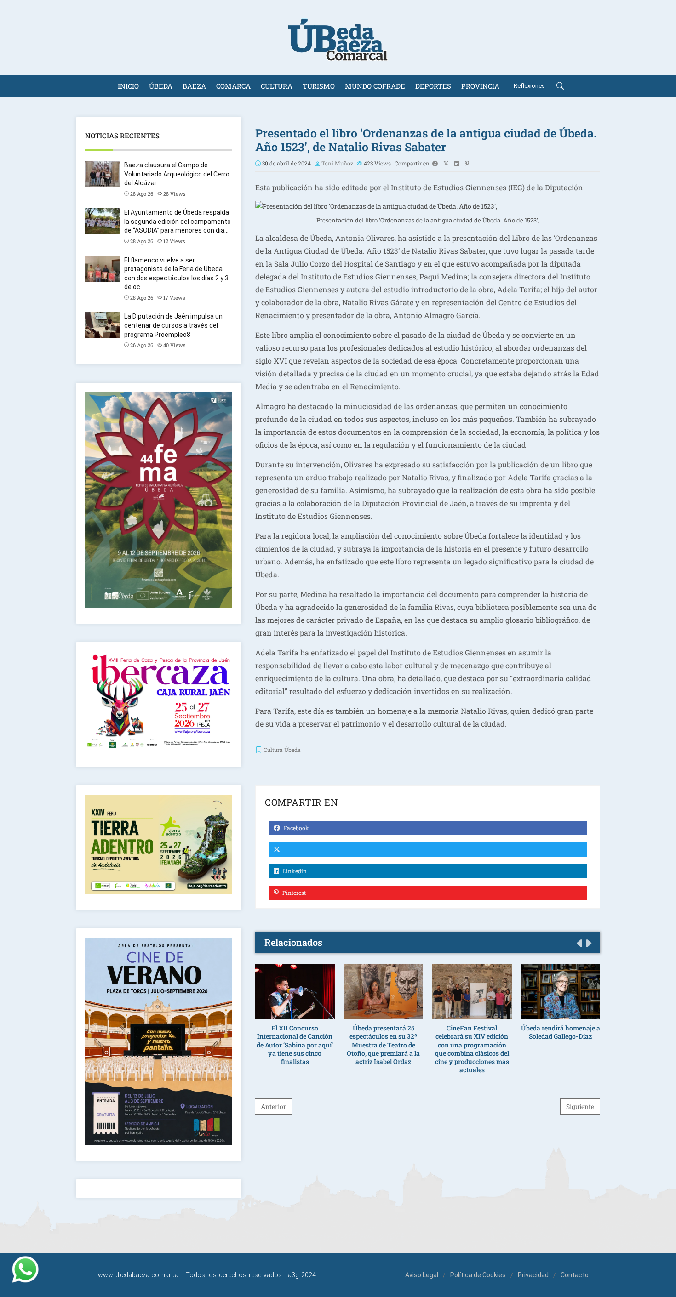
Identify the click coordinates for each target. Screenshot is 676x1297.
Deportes (433, 86)
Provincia (480, 86)
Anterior (273, 1106)
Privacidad (533, 1275)
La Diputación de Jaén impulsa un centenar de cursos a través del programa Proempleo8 (173, 325)
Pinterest (293, 892)
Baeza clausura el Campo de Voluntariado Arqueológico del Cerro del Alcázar (176, 174)
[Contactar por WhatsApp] (25, 1269)
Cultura (276, 86)
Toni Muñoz (337, 163)
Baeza (194, 86)
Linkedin (294, 871)
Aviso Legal (421, 1275)
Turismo (319, 86)
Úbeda (160, 86)
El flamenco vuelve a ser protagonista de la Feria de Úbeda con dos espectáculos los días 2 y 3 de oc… (176, 273)
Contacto (575, 1275)
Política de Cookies (478, 1275)
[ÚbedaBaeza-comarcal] (338, 37)
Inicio (128, 86)
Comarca (233, 86)
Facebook (295, 827)
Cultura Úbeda (282, 749)
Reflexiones (529, 85)
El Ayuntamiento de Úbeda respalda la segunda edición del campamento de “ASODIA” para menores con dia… (177, 221)
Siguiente (580, 1106)
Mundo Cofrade (375, 86)
